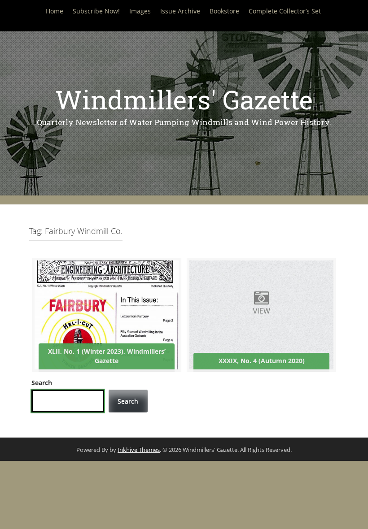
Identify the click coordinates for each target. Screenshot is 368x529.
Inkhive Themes (139, 450)
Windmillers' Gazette (184, 99)
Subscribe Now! (96, 11)
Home (54, 11)
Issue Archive (180, 11)
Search (41, 382)
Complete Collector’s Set (285, 11)
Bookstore (224, 11)
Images (140, 11)
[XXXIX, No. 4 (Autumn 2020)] (261, 314)
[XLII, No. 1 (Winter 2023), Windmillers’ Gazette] (107, 314)
